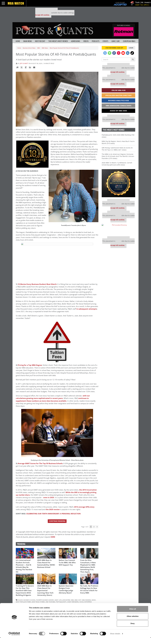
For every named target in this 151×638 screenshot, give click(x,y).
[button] (17, 67)
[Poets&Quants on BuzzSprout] (109, 53)
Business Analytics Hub (118, 100)
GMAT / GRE (116, 41)
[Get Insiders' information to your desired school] (118, 183)
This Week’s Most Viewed (58, 41)
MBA (38, 48)
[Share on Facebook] (25, 67)
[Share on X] (21, 67)
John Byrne (66, 600)
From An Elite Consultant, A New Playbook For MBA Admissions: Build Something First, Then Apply (88, 566)
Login (131, 48)
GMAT (56, 600)
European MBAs (129, 41)
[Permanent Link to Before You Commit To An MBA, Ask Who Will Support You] (68, 553)
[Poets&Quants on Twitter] (105, 53)
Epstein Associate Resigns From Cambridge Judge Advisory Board (66, 589)
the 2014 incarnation (88, 490)
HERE (53, 537)
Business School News (29, 48)
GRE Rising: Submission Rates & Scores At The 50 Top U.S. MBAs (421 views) (117, 149)
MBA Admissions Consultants (118, 106)
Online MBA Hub (118, 90)
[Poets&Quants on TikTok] (132, 53)
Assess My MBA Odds (118, 111)
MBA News (45, 48)
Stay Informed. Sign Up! (114, 48)
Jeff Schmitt (24, 63)
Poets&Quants (61, 602)
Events (105, 41)
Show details (115, 634)
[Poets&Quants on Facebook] (114, 53)
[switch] (63, 633)
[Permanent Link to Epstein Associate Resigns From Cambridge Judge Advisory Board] (68, 579)
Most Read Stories (38, 602)
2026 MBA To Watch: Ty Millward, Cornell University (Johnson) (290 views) (117, 164)
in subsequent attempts (86, 309)
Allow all (132, 609)
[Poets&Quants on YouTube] (123, 53)
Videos (86, 41)
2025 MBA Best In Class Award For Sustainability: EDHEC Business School (46, 563)
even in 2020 (48, 497)
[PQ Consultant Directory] (118, 229)
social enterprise (85, 602)
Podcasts (95, 41)
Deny (133, 623)
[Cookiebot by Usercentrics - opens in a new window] (14, 633)
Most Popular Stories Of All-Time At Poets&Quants (64, 48)
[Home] (54, 30)
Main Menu (27, 41)
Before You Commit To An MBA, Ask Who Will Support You (67, 562)
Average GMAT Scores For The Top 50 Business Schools (40, 463)
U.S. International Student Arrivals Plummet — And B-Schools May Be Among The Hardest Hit (24, 566)
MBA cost (78, 600)
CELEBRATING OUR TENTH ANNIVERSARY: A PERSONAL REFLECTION (53, 514)
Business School (29, 600)
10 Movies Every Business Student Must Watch (37, 284)
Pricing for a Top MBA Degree (30, 365)
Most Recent (40, 41)
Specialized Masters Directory (118, 95)
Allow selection (133, 616)
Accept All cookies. (42, 15)
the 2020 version (53, 509)
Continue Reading (57, 521)
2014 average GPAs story (84, 507)
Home (18, 41)
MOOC (94, 600)
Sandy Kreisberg (73, 602)
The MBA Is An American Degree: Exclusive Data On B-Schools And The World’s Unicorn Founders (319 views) (118, 156)
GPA (60, 600)
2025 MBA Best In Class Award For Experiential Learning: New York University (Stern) (45, 590)
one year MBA (50, 602)
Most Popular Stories (23, 602)
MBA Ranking (86, 600)
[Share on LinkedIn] (30, 67)
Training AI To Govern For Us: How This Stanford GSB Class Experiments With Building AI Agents (25, 590)
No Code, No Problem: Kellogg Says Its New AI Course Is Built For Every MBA (89, 589)
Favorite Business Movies (45, 600)
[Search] (133, 59)
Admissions (75, 41)
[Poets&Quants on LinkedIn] (127, 53)
